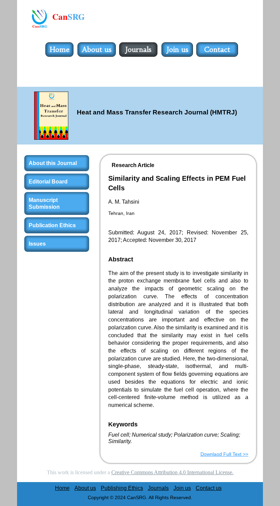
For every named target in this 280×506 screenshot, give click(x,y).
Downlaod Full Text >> (224, 454)
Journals (138, 49)
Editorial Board (48, 181)
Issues (37, 244)
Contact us (217, 56)
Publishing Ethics (122, 488)
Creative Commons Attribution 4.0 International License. (172, 472)
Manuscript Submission (44, 203)
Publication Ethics (52, 225)
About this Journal (53, 163)
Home (59, 49)
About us (96, 49)
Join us (177, 49)
